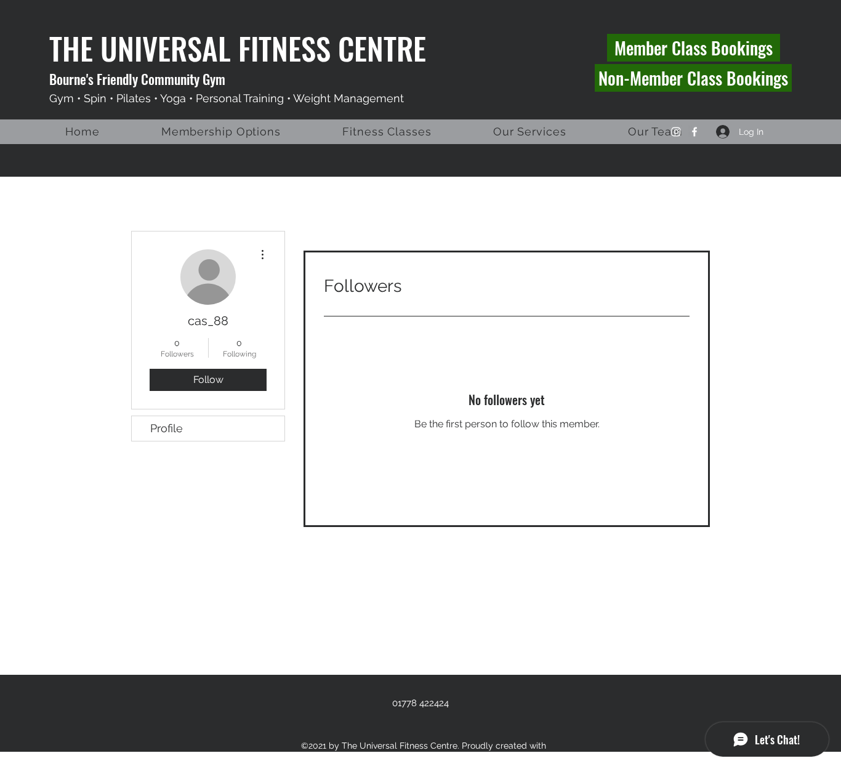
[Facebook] (694, 132)
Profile (166, 428)
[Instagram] (676, 132)
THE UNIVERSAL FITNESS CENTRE (237, 48)
